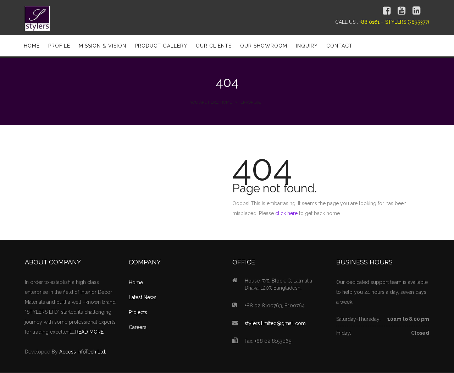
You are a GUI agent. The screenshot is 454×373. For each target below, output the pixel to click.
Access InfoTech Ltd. (82, 352)
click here (286, 213)
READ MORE (89, 332)
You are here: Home (211, 102)
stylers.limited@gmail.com (275, 323)
